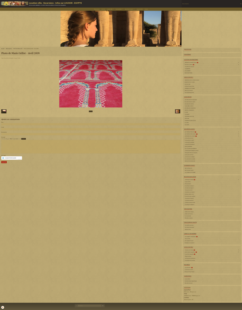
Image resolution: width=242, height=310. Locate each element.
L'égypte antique (188, 256)
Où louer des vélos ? (189, 190)
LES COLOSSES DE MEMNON (190, 148)
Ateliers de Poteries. (189, 213)
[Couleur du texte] (8, 139)
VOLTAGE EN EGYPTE (189, 92)
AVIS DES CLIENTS (189, 64)
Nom (2, 122)
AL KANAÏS (187, 114)
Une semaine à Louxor (189, 240)
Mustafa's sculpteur (189, 218)
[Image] (16, 139)
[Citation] (10, 139)
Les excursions (119, 9)
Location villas (110, 9)
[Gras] (2, 139)
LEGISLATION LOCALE (189, 86)
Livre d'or (103, 9)
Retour (90, 111)
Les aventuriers (188, 267)
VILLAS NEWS (187, 70)
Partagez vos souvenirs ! (189, 242)
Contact (146, 9)
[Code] (19, 139)
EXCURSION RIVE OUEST (190, 101)
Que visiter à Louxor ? (129, 9)
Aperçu (23, 138)
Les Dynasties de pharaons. (190, 258)
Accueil (2, 48)
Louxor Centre (188, 181)
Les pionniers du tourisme (190, 260)
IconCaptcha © (20, 159)
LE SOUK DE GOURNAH (189, 156)
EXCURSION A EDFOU (189, 103)
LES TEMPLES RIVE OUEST (191, 134)
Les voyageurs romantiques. (191, 236)
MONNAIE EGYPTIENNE (190, 88)
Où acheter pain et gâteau (190, 196)
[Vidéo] (17, 139)
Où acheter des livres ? (189, 200)
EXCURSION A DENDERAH (190, 108)
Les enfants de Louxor (189, 225)
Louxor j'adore (187, 278)
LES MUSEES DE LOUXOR (190, 136)
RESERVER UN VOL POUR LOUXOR (192, 80)
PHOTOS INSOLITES (17, 48)
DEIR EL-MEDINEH (188, 146)
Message (3, 137)
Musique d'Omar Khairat (189, 271)
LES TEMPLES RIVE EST (190, 131)
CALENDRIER (187, 68)
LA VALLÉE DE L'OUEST (189, 140)
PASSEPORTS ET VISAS (190, 82)
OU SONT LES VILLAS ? (189, 66)
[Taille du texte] (6, 139)
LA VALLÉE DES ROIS (189, 138)
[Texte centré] (11, 139)
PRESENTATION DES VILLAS (191, 62)
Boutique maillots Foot (189, 194)
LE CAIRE (187, 122)
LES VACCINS (187, 84)
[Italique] (3, 139)
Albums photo (97, 9)
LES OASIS (187, 124)
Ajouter (4, 162)
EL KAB (186, 112)
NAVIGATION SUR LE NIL (190, 161)
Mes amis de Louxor (189, 283)
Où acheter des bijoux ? (189, 185)
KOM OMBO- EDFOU (189, 106)
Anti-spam (3, 155)
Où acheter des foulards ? (190, 192)
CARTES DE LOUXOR (190, 179)
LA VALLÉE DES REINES (189, 142)
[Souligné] (5, 139)
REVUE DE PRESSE (188, 72)
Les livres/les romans (189, 269)
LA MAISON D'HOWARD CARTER (191, 150)
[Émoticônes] (20, 139)
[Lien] (13, 139)
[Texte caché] (14, 139)
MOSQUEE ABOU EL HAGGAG (191, 152)
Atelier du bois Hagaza (189, 211)
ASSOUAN (187, 118)
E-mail (2, 127)
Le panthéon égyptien (190, 254)
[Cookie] (2, 307)
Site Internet (4, 132)
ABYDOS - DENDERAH (189, 110)
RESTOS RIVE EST (188, 168)
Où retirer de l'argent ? (189, 187)
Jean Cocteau (187, 238)
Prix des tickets (188, 183)
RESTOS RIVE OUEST (189, 170)
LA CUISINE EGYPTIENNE (190, 172)
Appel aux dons (140, 9)
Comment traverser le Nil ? (190, 202)
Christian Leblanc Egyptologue (191, 280)
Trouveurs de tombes (190, 249)
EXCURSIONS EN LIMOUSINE (191, 99)
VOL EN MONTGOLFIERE (190, 158)
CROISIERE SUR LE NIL (189, 116)
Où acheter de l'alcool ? (189, 198)
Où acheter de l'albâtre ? (189, 204)
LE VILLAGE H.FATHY (189, 154)
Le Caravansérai (188, 215)
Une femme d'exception (189, 227)
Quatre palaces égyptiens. (190, 252)
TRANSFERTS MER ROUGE (190, 120)
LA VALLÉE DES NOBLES (190, 144)
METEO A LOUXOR (189, 90)
